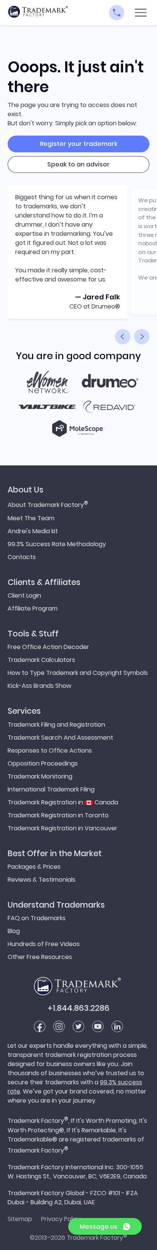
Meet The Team (31, 518)
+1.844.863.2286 (78, 1007)
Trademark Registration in (63, 802)
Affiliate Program (33, 608)
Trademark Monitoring (40, 776)
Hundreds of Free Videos (44, 944)
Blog (14, 931)
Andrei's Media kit (33, 531)
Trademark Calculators (41, 659)
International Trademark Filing (51, 789)
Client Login (24, 595)
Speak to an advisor (78, 164)
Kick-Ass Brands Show (39, 685)
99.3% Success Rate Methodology (57, 544)
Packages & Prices (34, 866)
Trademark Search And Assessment (60, 737)
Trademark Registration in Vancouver (62, 828)
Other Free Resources (40, 957)
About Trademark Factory (48, 504)
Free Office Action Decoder (48, 647)
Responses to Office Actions (50, 750)
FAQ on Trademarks (37, 918)
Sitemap (20, 1219)
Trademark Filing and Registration (56, 724)
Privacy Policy (61, 1219)
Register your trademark (78, 143)
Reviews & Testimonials (41, 879)
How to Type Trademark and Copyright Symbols (78, 672)
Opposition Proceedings (43, 763)
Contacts (22, 557)
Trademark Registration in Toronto (58, 815)
